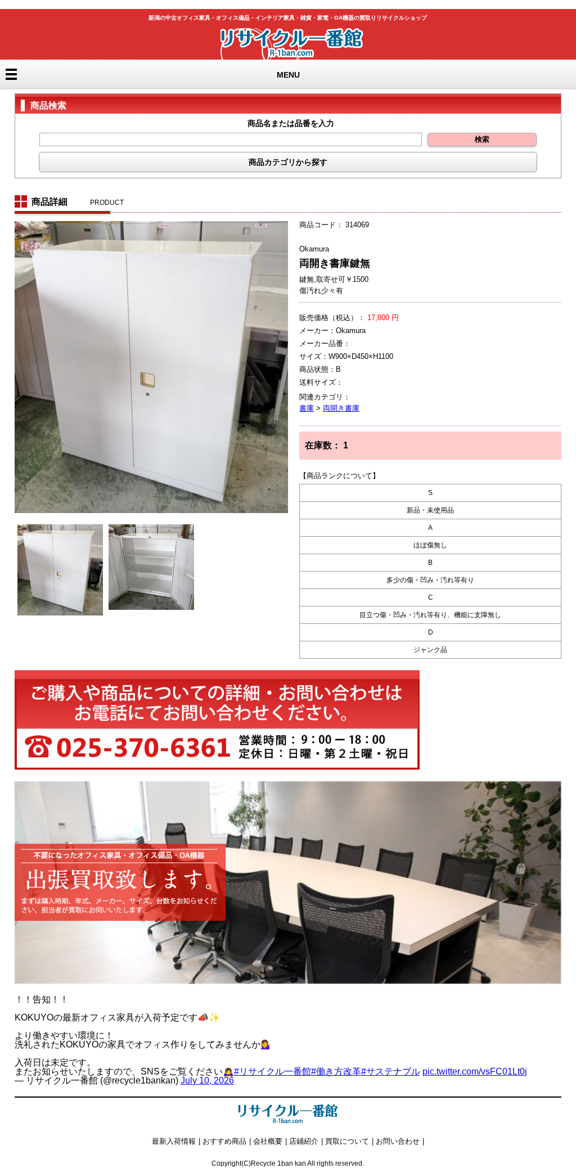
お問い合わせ (398, 1141)
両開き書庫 (341, 408)
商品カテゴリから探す (288, 162)
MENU (288, 74)
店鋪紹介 (303, 1141)
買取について (347, 1141)
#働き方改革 (336, 1071)
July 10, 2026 (207, 1080)
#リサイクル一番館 (272, 1071)
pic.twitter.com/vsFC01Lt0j (474, 1071)
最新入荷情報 (174, 1141)
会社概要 (267, 1141)
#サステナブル (390, 1071)
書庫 (306, 408)
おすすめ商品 (224, 1141)
